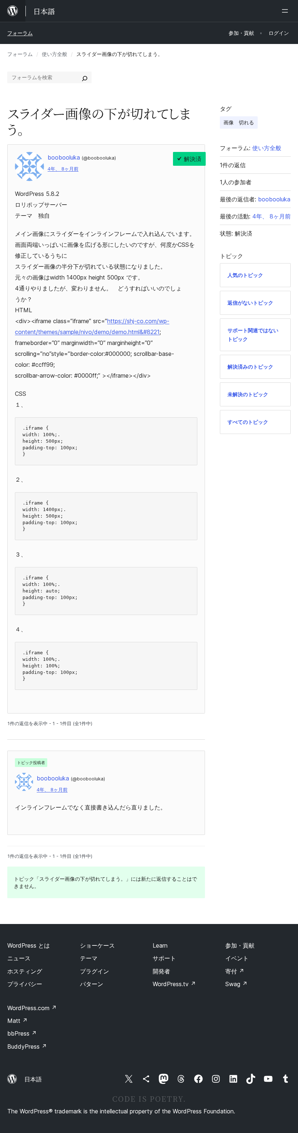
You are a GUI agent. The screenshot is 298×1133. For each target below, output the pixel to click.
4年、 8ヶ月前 (63, 169)
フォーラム (20, 33)
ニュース (19, 958)
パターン (91, 984)
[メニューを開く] (286, 11)
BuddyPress (27, 1046)
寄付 (234, 971)
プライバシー (24, 984)
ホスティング (24, 971)
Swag (236, 984)
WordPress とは (28, 945)
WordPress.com (32, 1008)
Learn (160, 945)
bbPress (22, 1033)
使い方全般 (54, 54)
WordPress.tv (174, 984)
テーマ (88, 958)
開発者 (161, 971)
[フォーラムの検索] (85, 77)
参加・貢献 (239, 945)
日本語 (33, 1079)
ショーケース (97, 945)
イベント (237, 958)
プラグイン (94, 971)
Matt (17, 1020)
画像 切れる (239, 122)
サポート (164, 958)
